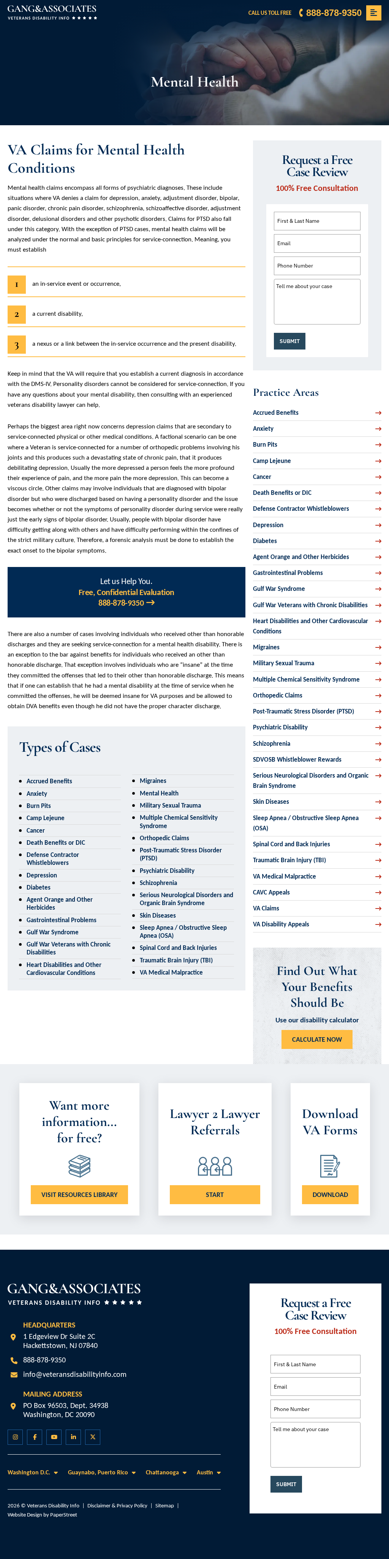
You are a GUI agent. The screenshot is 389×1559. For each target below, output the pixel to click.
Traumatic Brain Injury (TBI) (176, 960)
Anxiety (37, 794)
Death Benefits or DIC (56, 843)
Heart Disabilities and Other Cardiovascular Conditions (64, 969)
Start (215, 1195)
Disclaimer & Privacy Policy (117, 1505)
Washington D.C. (29, 1472)
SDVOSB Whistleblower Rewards (297, 760)
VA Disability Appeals (281, 924)
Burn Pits (39, 806)
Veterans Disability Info (53, 1505)
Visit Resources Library (79, 1195)
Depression (42, 875)
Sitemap (164, 1505)
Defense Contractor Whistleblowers (53, 859)
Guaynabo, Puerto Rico (98, 1472)
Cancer (36, 831)
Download (330, 1195)
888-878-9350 (334, 12)
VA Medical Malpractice (171, 972)
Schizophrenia (158, 883)
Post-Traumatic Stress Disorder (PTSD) (303, 711)
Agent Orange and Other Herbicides (301, 557)
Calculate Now (317, 1039)
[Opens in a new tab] (15, 1437)
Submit (290, 341)
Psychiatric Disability (167, 871)
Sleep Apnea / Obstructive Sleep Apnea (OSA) (306, 823)
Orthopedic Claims (164, 838)
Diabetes (39, 887)
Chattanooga (162, 1472)
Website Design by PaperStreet (42, 1514)
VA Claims (266, 908)
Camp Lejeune (46, 818)
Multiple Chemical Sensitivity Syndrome (306, 679)
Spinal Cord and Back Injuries (178, 948)
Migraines (153, 781)
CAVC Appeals (271, 892)
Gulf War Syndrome (53, 932)
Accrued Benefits (49, 781)
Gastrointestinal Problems (61, 920)
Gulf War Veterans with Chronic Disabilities (310, 605)
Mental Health (159, 793)
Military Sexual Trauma (170, 805)
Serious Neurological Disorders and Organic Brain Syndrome (186, 899)
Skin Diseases (158, 916)
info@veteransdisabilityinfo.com (75, 1374)
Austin (205, 1472)
